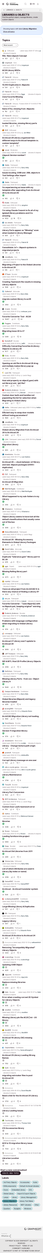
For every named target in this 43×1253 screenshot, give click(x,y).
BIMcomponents (9, 1186)
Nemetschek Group (32, 1251)
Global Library (8, 1194)
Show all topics (9, 32)
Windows (27, 1209)
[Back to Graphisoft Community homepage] (13, 4)
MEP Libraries (26, 1205)
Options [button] (39, 10)
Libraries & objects (9, 53)
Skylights (17, 1209)
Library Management (28, 1197)
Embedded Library (18, 1190)
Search (25, 4)
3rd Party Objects (10, 1182)
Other (37, 1205)
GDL (30, 1190)
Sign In (38, 4)
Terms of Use (27, 1246)
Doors (5, 1190)
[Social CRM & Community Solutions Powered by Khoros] (6, 1235)
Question (6, 1209)
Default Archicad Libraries (29, 1186)
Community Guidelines (21, 1248)
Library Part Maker (26, 1201)
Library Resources (10, 1205)
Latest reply (24, 51)
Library (14, 1197)
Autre (35, 1182)
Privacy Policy (15, 1246)
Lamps (5, 1197)
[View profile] (3, 51)
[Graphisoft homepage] (32, 1229)
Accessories (25, 1182)
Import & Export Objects (26, 1194)
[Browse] (4, 4)
